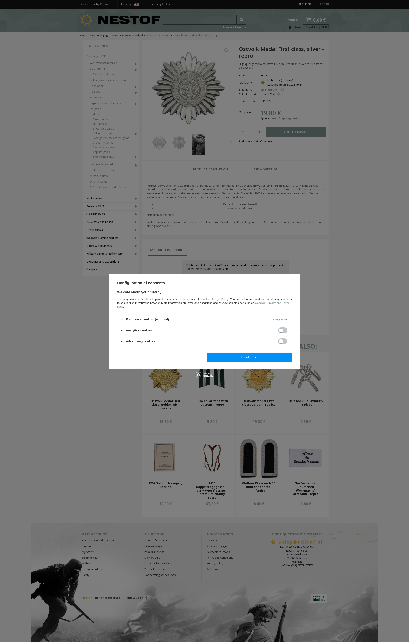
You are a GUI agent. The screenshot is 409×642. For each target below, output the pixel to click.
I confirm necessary (159, 357)
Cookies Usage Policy (214, 298)
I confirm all (249, 357)
